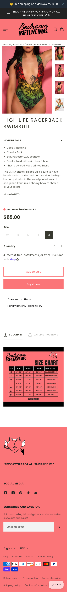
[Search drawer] (55, 29)
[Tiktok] (28, 493)
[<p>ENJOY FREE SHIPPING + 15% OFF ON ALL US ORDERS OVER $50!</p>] (33, 13)
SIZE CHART (16, 334)
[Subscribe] (59, 527)
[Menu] (5, 29)
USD (22, 548)
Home (7, 44)
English (7, 548)
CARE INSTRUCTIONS (46, 334)
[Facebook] (13, 493)
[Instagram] (5, 493)
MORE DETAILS (12, 140)
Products (19, 44)
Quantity (9, 246)
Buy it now (33, 284)
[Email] (36, 493)
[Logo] (33, 29)
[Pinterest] (20, 493)
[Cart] (61, 29)
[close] (63, 4)
